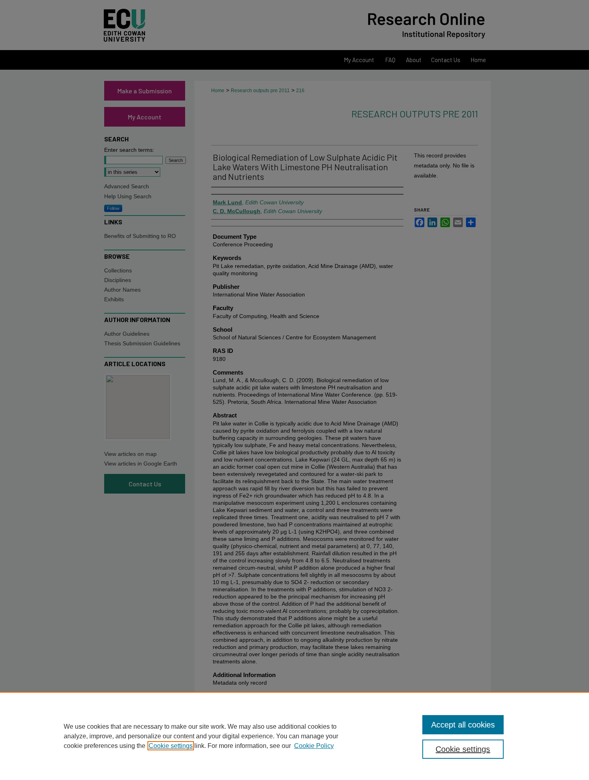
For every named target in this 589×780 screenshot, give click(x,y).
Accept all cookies (463, 724)
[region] (294, 736)
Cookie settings (171, 745)
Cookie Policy (314, 745)
